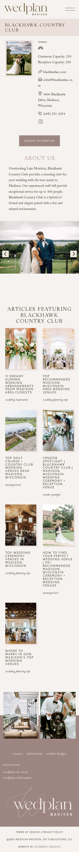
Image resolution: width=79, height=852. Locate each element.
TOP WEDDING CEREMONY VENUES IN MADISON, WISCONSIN (18, 559)
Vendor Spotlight (51, 495)
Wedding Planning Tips (55, 400)
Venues (42, 42)
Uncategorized (12, 485)
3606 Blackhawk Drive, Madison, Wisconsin (51, 100)
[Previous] (5, 254)
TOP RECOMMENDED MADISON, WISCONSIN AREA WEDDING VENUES (56, 384)
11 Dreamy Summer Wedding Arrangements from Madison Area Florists (19, 384)
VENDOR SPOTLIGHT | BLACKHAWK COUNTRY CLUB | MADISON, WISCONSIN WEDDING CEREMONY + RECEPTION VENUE (58, 472)
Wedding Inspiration (16, 400)
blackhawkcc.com (54, 72)
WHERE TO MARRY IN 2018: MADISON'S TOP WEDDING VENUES (19, 657)
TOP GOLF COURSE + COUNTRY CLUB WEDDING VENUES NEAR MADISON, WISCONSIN (19, 467)
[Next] (73, 254)
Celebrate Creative (47, 846)
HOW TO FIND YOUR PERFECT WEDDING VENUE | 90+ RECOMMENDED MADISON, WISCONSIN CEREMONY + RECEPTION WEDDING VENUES (58, 569)
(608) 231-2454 (53, 114)
